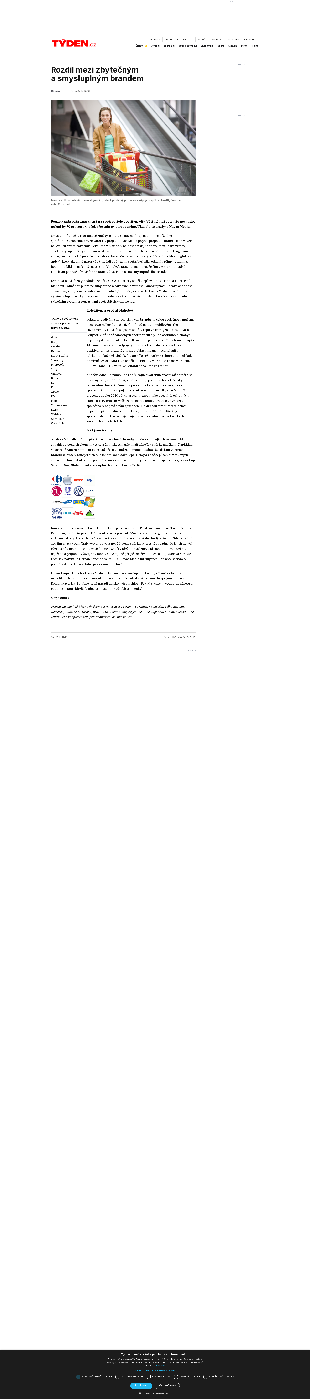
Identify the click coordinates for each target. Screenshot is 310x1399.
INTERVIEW (216, 39)
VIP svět (202, 39)
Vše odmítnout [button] (167, 1385)
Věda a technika (187, 45)
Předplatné (249, 39)
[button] (155, 1370)
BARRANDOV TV (185, 39)
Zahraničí (169, 45)
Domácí (155, 45)
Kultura (232, 45)
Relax (255, 45)
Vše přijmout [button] (141, 1385)
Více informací (158, 1365)
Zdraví (244, 45)
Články (139, 45)
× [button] (306, 1353)
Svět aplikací (233, 39)
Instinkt (168, 39)
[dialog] (155, 1374)
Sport (220, 45)
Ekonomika (207, 45)
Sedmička (155, 39)
